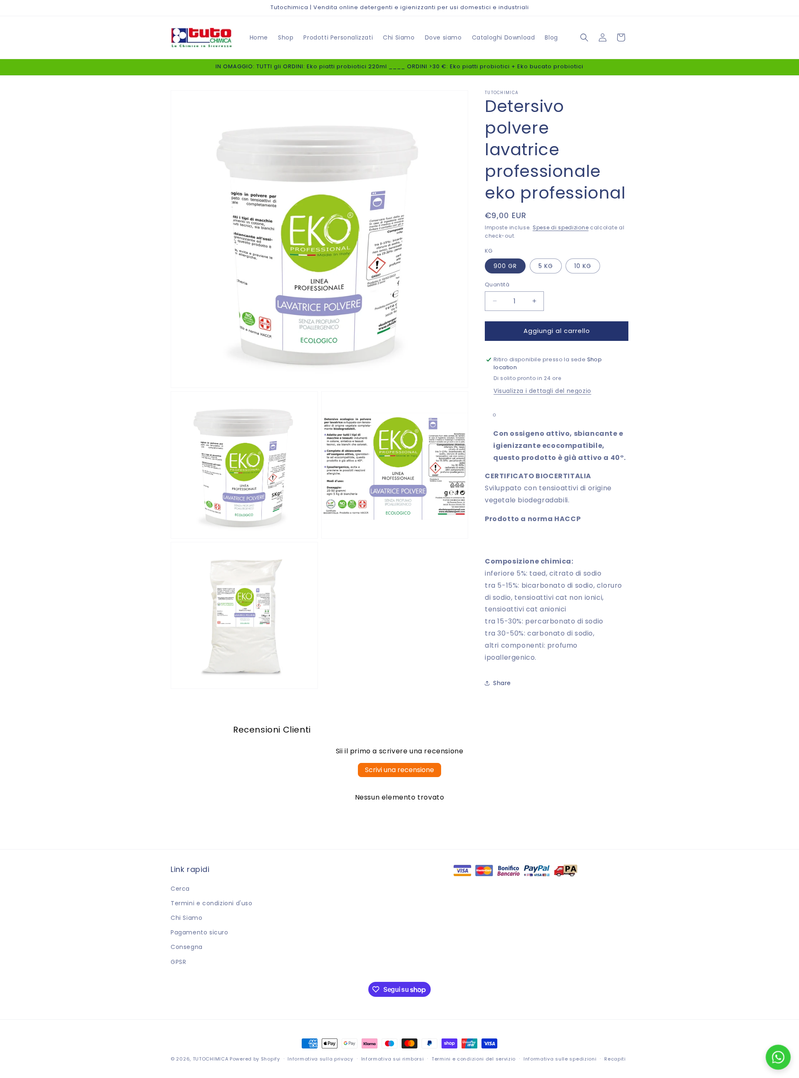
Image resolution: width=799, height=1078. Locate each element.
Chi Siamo (186, 918)
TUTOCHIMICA (210, 1059)
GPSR (178, 962)
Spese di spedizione (560, 227)
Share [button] (502, 683)
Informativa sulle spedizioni (560, 1059)
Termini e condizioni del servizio (474, 1059)
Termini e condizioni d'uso (212, 903)
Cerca (180, 888)
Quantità (497, 284)
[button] (584, 37)
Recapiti (615, 1059)
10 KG (582, 266)
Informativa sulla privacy (320, 1059)
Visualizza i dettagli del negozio (542, 391)
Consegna (187, 947)
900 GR (505, 266)
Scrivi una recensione (399, 770)
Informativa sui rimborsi (392, 1059)
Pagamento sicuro (199, 932)
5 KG (545, 266)
